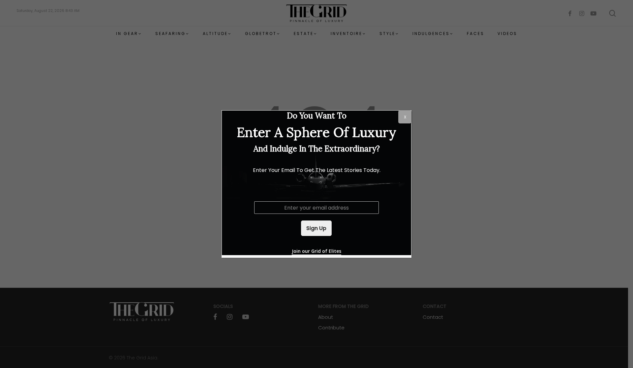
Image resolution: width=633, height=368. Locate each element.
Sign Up (316, 228)
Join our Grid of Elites (316, 251)
